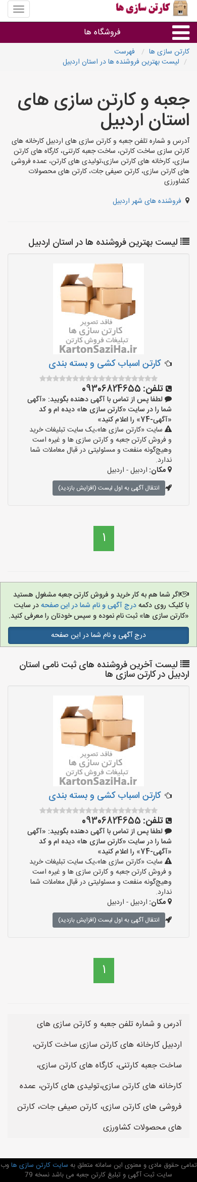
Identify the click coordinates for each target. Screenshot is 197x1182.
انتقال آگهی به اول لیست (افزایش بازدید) (109, 488)
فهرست (125, 52)
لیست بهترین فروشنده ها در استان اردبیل (121, 62)
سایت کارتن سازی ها (38, 1165)
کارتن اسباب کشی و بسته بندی (104, 363)
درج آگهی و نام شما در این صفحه (87, 606)
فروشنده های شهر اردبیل (147, 201)
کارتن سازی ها (169, 52)
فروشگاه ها (102, 32)
